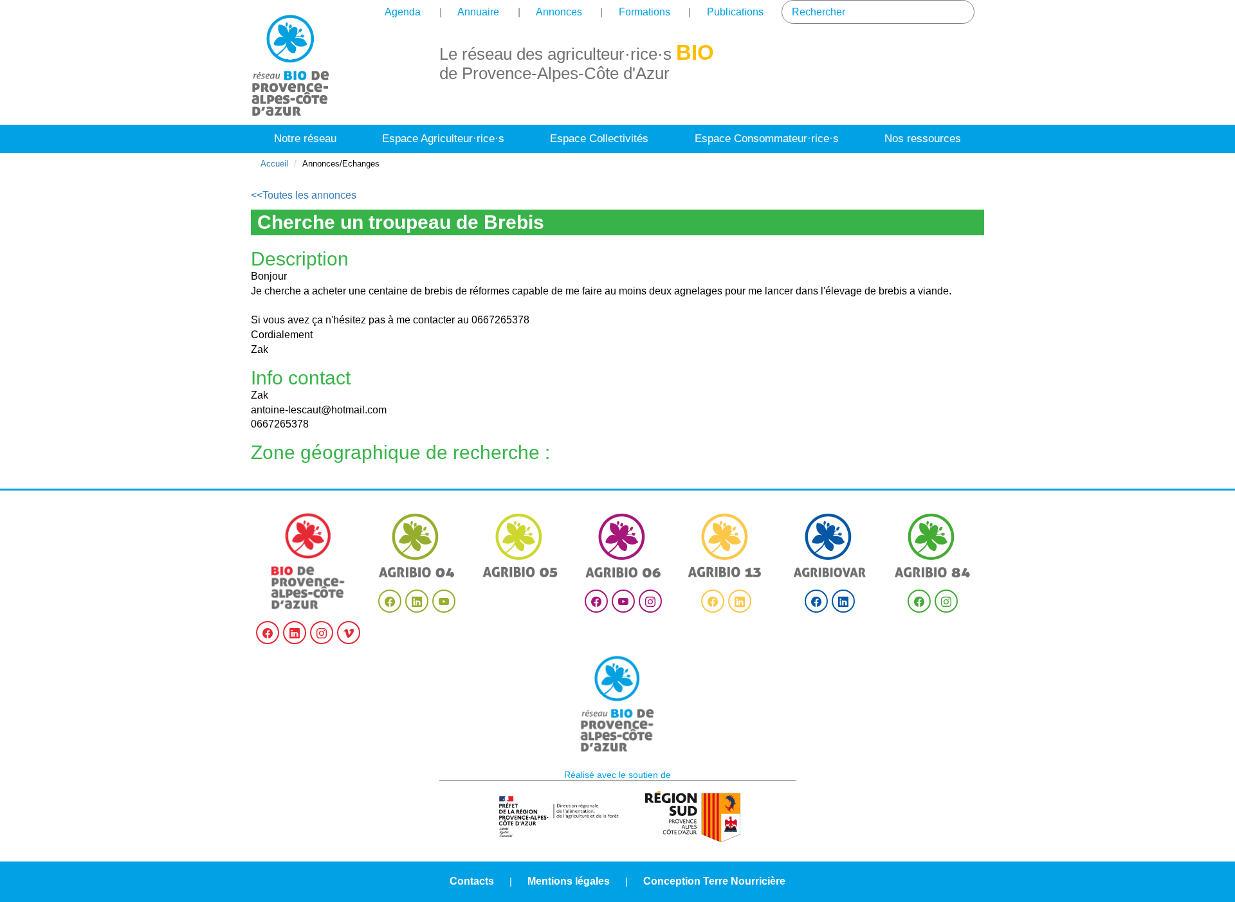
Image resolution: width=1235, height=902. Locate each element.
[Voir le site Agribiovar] (830, 545)
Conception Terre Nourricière (714, 881)
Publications (735, 11)
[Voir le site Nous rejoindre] (617, 704)
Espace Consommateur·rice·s (767, 138)
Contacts (472, 881)
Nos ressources (922, 138)
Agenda (403, 11)
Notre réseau (305, 138)
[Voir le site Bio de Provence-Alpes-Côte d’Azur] (308, 561)
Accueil (274, 163)
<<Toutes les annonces (303, 195)
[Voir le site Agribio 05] (520, 545)
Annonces (559, 11)
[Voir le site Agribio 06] (623, 545)
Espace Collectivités (599, 138)
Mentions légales (568, 881)
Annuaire (478, 11)
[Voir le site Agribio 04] (417, 545)
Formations (644, 11)
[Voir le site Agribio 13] (726, 545)
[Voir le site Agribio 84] (932, 545)
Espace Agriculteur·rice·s (443, 138)
